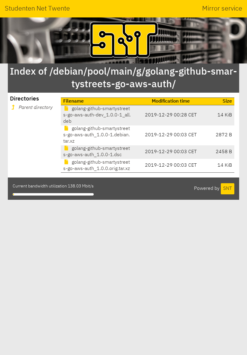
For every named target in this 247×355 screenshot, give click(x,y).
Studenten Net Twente (37, 8)
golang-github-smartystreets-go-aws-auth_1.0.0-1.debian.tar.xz (96, 135)
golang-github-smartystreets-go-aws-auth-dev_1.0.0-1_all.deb (97, 115)
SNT (227, 188)
